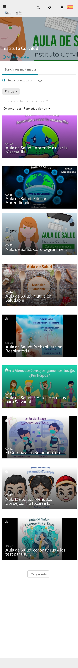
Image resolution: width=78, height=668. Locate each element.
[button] (5, 6)
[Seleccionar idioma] (70, 7)
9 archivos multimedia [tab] (20, 69)
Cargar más (38, 574)
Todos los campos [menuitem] (24, 101)
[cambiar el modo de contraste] (49, 7)
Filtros (9, 91)
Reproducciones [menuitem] (25, 108)
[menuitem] (38, 7)
